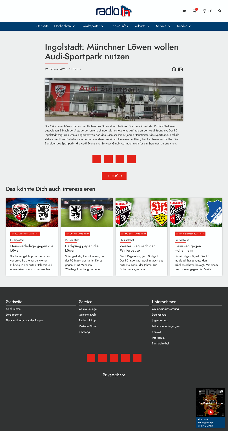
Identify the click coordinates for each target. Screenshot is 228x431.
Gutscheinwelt (87, 315)
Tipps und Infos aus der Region (24, 320)
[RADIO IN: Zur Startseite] (114, 11)
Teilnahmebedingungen (166, 326)
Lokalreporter (90, 26)
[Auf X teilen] (108, 159)
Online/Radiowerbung (165, 309)
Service (161, 26)
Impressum (158, 338)
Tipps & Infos (119, 26)
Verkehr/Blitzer (88, 326)
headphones (173, 69)
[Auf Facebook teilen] (96, 159)
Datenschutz (159, 315)
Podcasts (139, 26)
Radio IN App (87, 320)
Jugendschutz (160, 320)
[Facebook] (16, 10)
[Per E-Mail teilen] (131, 159)
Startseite (42, 26)
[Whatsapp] (31, 10)
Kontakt (156, 332)
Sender (182, 26)
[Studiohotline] (38, 10)
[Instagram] (24, 10)
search (220, 11)
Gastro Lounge (88, 309)
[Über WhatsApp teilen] (120, 159)
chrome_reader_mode (180, 69)
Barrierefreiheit (161, 343)
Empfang (84, 332)
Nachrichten (62, 26)
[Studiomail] (9, 10)
